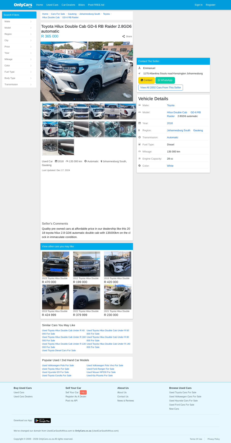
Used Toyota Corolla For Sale (56, 375)
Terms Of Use (196, 439)
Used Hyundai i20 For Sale (55, 372)
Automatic (172, 137)
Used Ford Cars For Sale (181, 404)
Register (210, 4)
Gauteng (72, 14)
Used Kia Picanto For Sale (100, 375)
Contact (147, 80)
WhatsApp (166, 80)
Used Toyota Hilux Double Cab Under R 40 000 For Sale (63, 332)
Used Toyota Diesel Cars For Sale (59, 350)
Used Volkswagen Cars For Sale (185, 396)
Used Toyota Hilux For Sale (55, 369)
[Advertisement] (86, 197)
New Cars (174, 408)
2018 (170, 123)
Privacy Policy (214, 439)
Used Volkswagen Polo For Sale (58, 365)
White (170, 165)
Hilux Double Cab (51, 17)
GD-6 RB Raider (70, 17)
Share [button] (129, 36)
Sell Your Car (76, 392)
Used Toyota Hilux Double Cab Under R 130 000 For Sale (64, 345)
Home (39, 4)
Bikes (81, 4)
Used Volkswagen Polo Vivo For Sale (105, 365)
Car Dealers (68, 4)
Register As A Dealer (76, 396)
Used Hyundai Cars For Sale (183, 400)
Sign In (199, 4)
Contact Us (122, 396)
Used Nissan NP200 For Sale (101, 372)
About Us (121, 392)
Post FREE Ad (96, 4)
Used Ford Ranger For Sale (100, 369)
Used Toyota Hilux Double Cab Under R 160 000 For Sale (64, 339)
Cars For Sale (58, 14)
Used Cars (52, 4)
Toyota (106, 14)
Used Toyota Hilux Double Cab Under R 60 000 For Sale (108, 332)
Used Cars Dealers (23, 396)
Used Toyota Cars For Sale (182, 392)
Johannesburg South (89, 14)
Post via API (71, 400)
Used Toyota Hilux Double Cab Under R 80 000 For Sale (108, 339)
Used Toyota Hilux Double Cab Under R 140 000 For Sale (108, 345)
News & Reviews (125, 400)
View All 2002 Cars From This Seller (160, 87)
